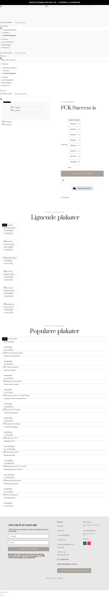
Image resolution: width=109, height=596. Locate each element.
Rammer (60, 530)
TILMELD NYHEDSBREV (29, 549)
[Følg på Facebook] (85, 543)
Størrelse (64, 144)
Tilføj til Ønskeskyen (84, 188)
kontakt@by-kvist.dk (69, 564)
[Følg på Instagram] (89, 543)
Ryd (69, 167)
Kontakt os (61, 540)
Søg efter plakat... (6, 22)
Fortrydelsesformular (73, 571)
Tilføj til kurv (81, 173)
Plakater (60, 526)
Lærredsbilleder (63, 535)
